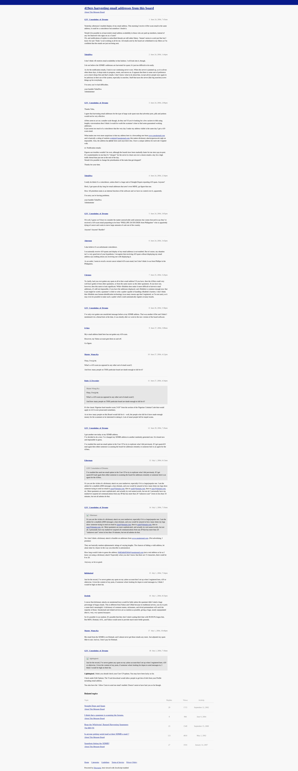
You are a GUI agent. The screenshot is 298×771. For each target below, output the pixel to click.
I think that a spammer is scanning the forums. (104, 715)
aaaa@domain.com (117, 489)
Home (86, 762)
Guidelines (105, 762)
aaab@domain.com (138, 489)
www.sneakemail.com (157, 136)
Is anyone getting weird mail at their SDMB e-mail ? (106, 734)
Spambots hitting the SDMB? (96, 743)
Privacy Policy (131, 762)
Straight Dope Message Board (12, 2)
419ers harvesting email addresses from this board (119, 8)
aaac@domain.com (158, 489)
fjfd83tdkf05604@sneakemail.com (130, 552)
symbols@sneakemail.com (119, 138)
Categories (95, 762)
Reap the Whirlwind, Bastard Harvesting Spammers (106, 724)
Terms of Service (118, 762)
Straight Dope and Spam (94, 706)
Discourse (97, 768)
